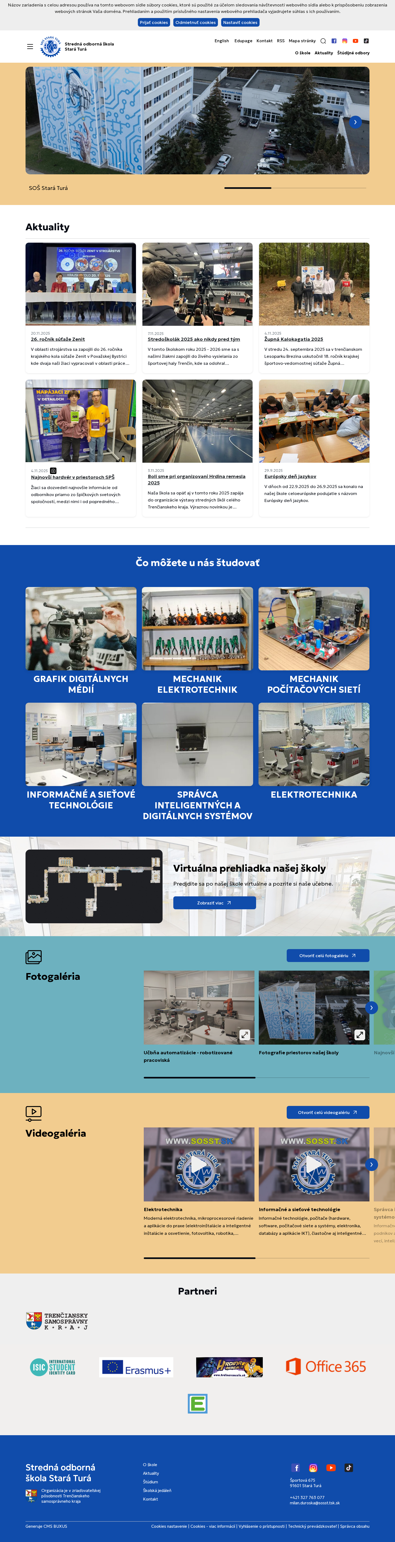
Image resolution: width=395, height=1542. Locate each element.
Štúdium (150, 1481)
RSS (281, 40)
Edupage (243, 40)
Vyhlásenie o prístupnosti (262, 1526)
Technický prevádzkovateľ (312, 1526)
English (222, 40)
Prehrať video (199, 1164)
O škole (302, 53)
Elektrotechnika (163, 1209)
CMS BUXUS (55, 1526)
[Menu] (30, 46)
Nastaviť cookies (240, 22)
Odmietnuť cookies (195, 22)
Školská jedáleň (157, 1490)
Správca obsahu (354, 1526)
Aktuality (324, 53)
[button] (323, 41)
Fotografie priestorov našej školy (299, 1052)
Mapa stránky (302, 40)
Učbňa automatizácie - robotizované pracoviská (188, 1056)
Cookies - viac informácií (213, 1526)
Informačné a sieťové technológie (299, 1209)
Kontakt (265, 40)
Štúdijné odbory (353, 53)
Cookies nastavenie (169, 1526)
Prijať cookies (154, 22)
